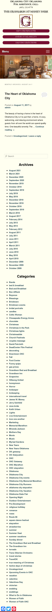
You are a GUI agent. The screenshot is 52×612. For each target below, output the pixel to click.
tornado (12, 549)
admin (8, 107)
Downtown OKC (16, 353)
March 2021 (14, 173)
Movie (12, 435)
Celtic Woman (15, 314)
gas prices (14, 366)
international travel (18, 396)
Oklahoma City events (19, 477)
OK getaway (14, 451)
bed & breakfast (16, 285)
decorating (14, 350)
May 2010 (13, 255)
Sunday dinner (16, 539)
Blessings (13, 298)
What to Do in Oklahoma (20, 595)
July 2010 (13, 248)
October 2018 (15, 206)
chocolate (13, 321)
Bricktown (14, 301)
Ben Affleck (14, 291)
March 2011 (14, 245)
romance (13, 510)
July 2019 (13, 193)
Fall (10, 357)
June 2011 (13, 238)
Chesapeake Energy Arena (21, 318)
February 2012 (15, 229)
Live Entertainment (18, 415)
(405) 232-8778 (26, 7)
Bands (12, 282)
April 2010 (13, 258)
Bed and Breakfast (17, 288)
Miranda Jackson (17, 428)
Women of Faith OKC (19, 601)
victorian (13, 585)
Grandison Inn (15, 373)
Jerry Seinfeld (15, 402)
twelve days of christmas (20, 565)
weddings (13, 591)
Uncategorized (20, 135)
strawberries (15, 526)
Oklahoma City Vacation (20, 490)
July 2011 (13, 235)
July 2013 (13, 222)
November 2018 (16, 203)
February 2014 (15, 219)
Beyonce (13, 295)
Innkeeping (14, 392)
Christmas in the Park (19, 327)
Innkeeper (13, 389)
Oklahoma (14, 471)
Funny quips (15, 363)
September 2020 (16, 180)
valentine (13, 578)
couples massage (17, 340)
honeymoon (14, 383)
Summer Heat (15, 533)
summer (13, 529)
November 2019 (16, 183)
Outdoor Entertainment (20, 500)
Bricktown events (17, 304)
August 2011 (15, 232)
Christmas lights (16, 330)
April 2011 (13, 242)
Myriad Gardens (16, 441)
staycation (14, 523)
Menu (5, 51)
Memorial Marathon (18, 425)
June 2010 (13, 251)
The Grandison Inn (17, 546)
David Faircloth (16, 344)
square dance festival (19, 520)
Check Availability (26, 37)
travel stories (15, 555)
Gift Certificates (26, 31)
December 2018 (16, 199)
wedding (13, 588)
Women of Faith (16, 598)
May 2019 (13, 196)
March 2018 (14, 212)
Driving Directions (26, 42)
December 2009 (16, 261)
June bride (14, 406)
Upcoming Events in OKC (21, 572)
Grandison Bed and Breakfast (23, 370)
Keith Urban (14, 409)
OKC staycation (16, 467)
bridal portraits (16, 308)
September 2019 (16, 189)
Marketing (13, 422)
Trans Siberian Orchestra (20, 552)
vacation (13, 575)
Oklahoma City (16, 474)
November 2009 (16, 265)
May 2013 (13, 225)
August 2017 (15, 216)
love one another (17, 418)
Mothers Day (15, 432)
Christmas (14, 324)
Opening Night (16, 497)
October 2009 (15, 268)
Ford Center (14, 360)
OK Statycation (16, 454)
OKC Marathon (16, 464)
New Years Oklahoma (19, 448)
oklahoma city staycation (20, 487)
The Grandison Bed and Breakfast (25, 543)
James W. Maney (17, 399)
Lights (12, 412)
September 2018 (16, 209)
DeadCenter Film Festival (20, 347)
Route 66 (13, 516)
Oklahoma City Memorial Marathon (25, 480)
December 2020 (16, 177)
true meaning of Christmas (21, 562)
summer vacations (17, 536)
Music (12, 438)
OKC (11, 458)
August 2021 (15, 170)
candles (12, 311)
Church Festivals (17, 337)
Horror (12, 386)
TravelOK (13, 559)
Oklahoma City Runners (20, 484)
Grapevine (14, 376)
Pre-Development (17, 503)
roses (11, 513)
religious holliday (17, 507)
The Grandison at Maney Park (26, 12)
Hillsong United (16, 379)
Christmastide (15, 334)
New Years (14, 445)
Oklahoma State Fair (18, 494)
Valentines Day (16, 582)
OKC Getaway (15, 461)
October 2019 (15, 186)
